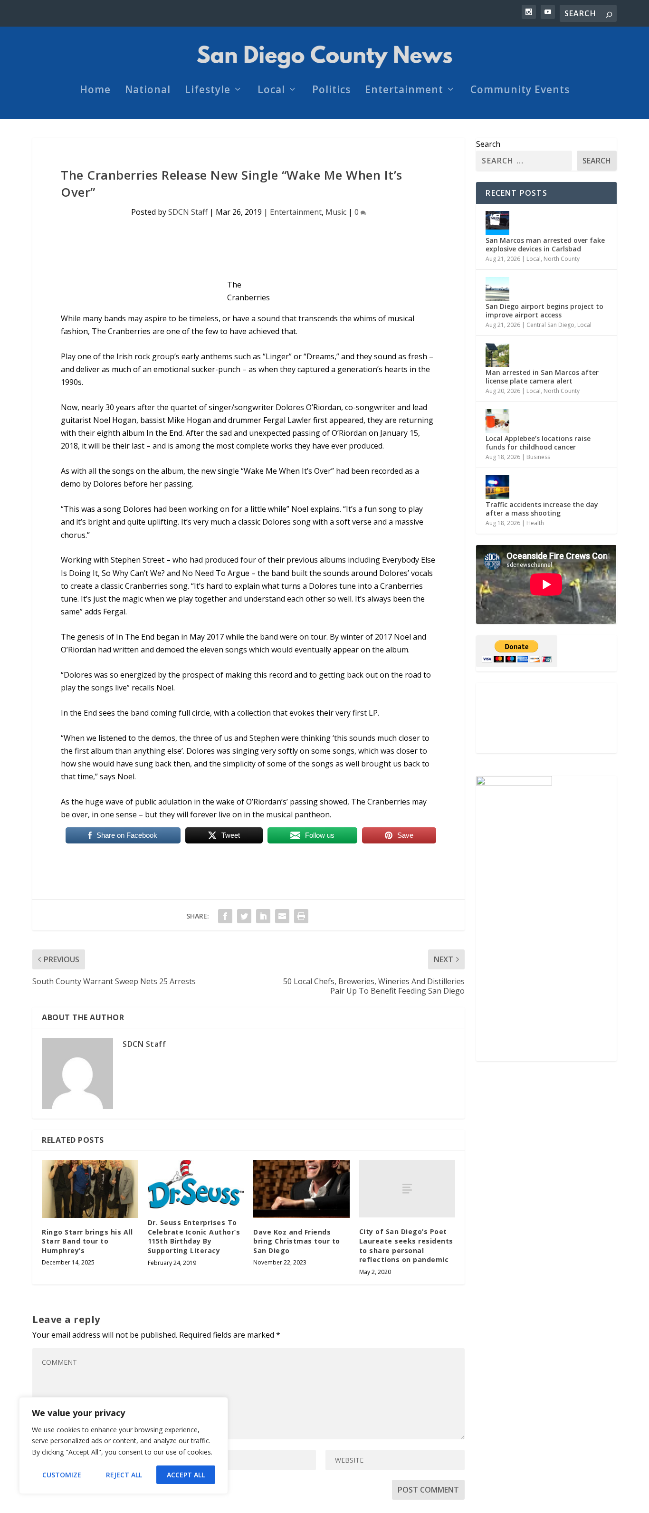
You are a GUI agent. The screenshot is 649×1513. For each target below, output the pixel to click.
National (148, 91)
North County (562, 259)
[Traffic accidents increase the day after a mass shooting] (497, 487)
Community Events (520, 91)
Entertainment (404, 91)
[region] (123, 1445)
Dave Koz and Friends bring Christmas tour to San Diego (296, 1241)
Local (271, 91)
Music (335, 212)
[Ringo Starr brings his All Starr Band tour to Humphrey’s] (90, 1189)
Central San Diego (550, 325)
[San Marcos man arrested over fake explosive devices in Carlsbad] (497, 223)
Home (95, 91)
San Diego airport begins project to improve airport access (544, 310)
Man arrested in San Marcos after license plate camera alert (542, 376)
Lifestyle (207, 91)
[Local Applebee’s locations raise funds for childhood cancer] (497, 421)
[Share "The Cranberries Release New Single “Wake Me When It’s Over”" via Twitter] (244, 916)
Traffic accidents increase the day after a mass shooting (542, 508)
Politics (331, 91)
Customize (61, 1474)
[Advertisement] (546, 718)
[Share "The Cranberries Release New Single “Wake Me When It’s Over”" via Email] (282, 916)
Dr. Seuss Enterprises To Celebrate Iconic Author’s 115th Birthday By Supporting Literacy (194, 1236)
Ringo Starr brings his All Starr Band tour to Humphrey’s (87, 1241)
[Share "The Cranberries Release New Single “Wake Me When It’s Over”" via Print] (301, 916)
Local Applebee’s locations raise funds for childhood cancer (538, 442)
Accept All (186, 1474)
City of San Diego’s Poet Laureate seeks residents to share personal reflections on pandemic (406, 1245)
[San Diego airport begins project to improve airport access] (497, 289)
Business (538, 457)
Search (488, 144)
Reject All (124, 1474)
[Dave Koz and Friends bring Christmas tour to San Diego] (301, 1189)
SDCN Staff (188, 212)
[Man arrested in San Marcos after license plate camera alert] (497, 355)
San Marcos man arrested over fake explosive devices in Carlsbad (545, 244)
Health (535, 523)
